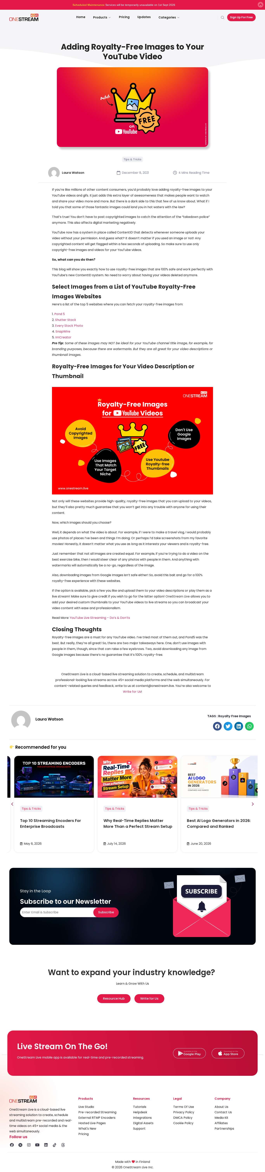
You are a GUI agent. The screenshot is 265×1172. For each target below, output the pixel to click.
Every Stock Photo (69, 325)
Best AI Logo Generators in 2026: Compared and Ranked (214, 823)
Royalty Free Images (234, 716)
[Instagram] (29, 1145)
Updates (144, 17)
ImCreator (63, 337)
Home (80, 17)
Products (100, 17)
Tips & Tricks (132, 159)
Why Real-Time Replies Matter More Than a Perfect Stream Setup (133, 823)
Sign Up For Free (241, 17)
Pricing (124, 17)
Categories (167, 17)
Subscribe (106, 912)
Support (139, 1128)
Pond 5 (59, 314)
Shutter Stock (65, 320)
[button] (217, 726)
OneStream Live (177, 596)
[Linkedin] (46, 1145)
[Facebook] (12, 1145)
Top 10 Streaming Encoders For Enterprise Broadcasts (45, 823)
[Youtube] (37, 1145)
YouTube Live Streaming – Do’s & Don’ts (100, 618)
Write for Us (132, 691)
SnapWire (62, 331)
